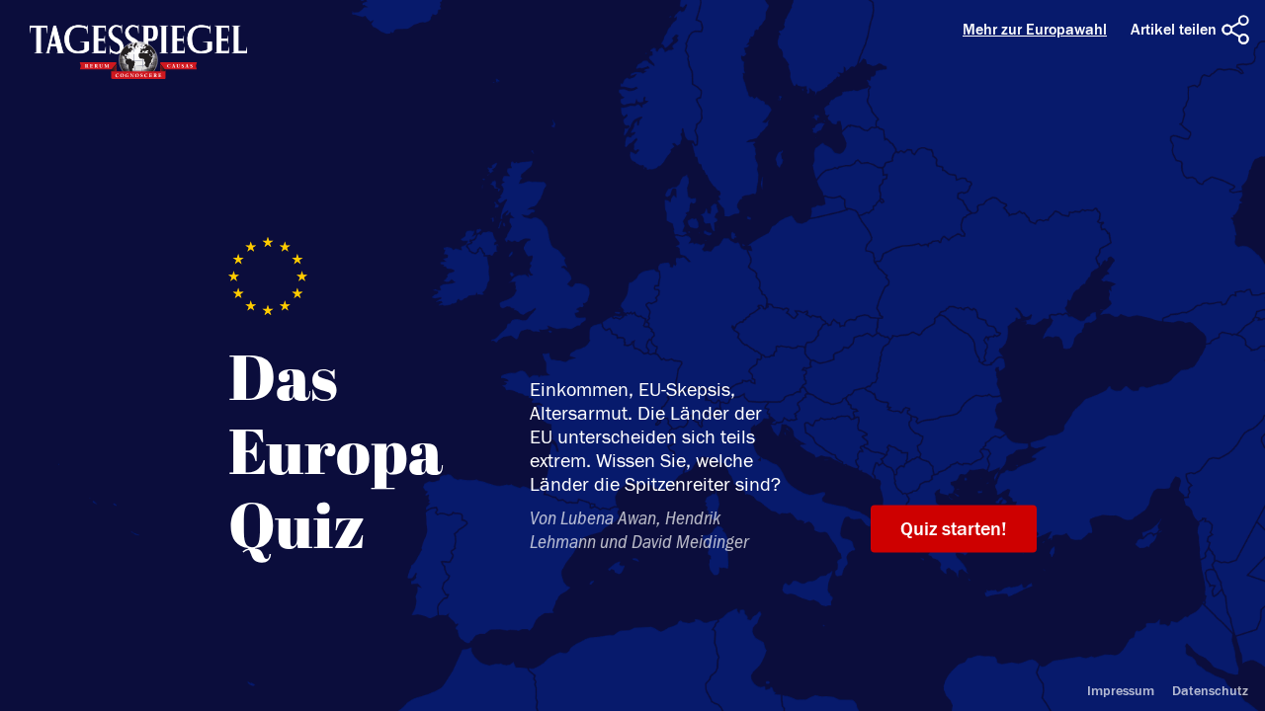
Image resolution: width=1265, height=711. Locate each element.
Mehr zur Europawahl (1035, 30)
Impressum (1120, 691)
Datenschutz (1210, 691)
